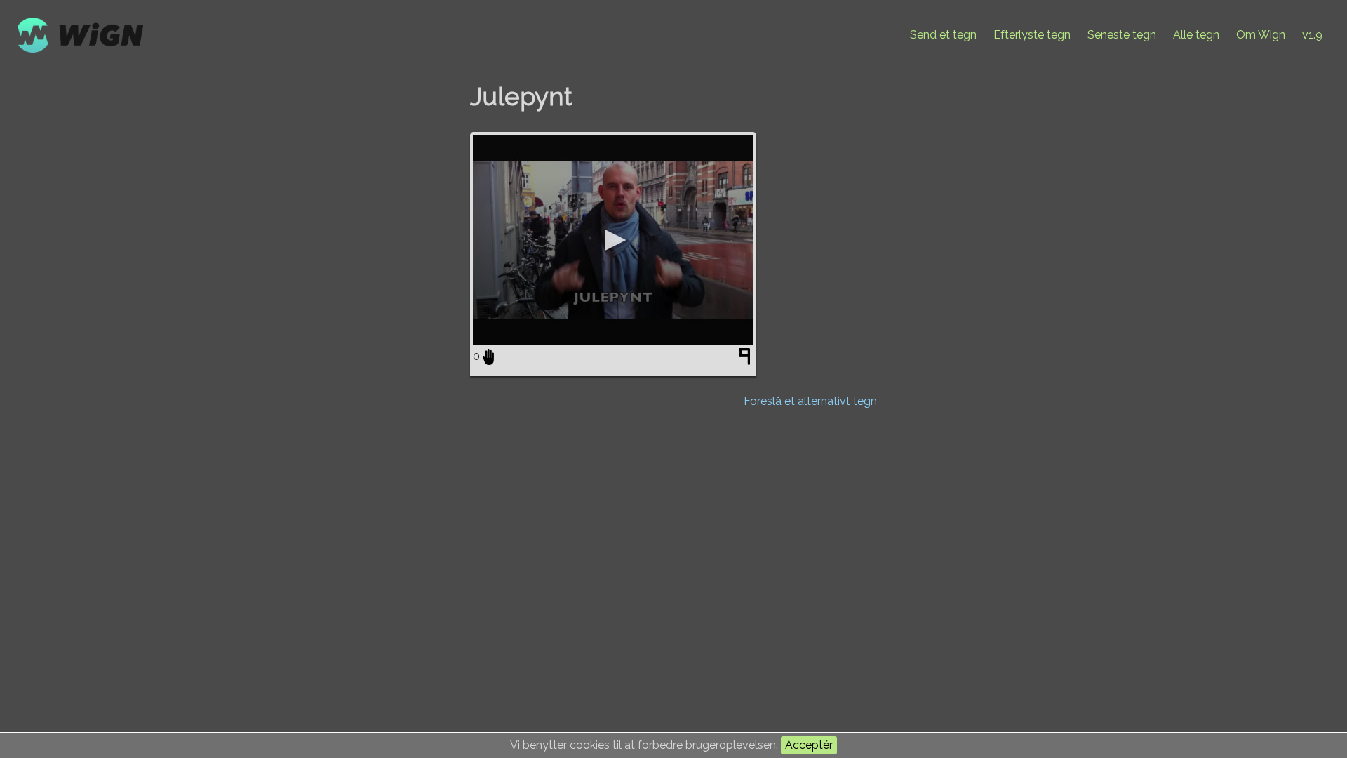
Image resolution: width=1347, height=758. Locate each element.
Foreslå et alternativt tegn (810, 401)
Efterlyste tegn (1032, 34)
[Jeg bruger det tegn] (488, 356)
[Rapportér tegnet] (746, 359)
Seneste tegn (1121, 34)
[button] (613, 240)
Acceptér (809, 745)
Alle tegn (1196, 34)
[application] (613, 240)
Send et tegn (943, 34)
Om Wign (1260, 34)
